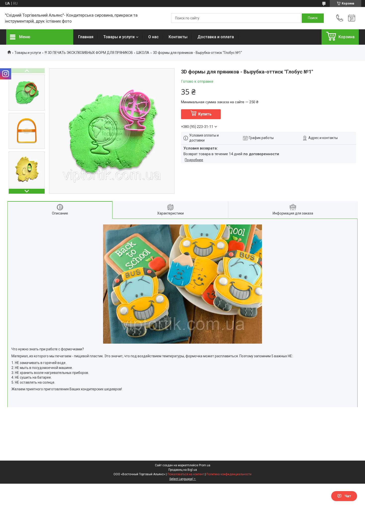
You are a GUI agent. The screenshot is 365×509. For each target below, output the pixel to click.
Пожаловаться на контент (185, 474)
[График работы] (351, 18)
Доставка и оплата (215, 37)
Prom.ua (204, 465)
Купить (205, 114)
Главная (85, 37)
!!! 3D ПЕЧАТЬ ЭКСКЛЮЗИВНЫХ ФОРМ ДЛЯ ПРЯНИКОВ (89, 53)
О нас (153, 37)
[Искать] (313, 18)
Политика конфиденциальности (229, 474)
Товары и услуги (119, 37)
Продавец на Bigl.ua (182, 470)
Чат (348, 496)
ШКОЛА (142, 53)
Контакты (178, 37)
